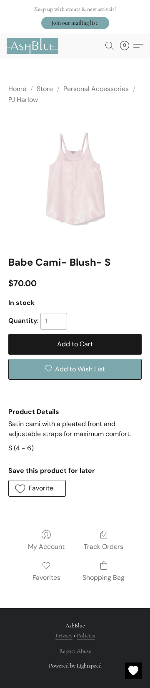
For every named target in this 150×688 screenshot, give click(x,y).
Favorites (46, 577)
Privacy (63, 635)
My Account (46, 546)
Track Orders (103, 546)
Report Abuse (75, 651)
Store (45, 88)
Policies (86, 635)
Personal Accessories (96, 88)
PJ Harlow (23, 99)
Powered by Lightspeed (75, 665)
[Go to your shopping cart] (127, 46)
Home (17, 88)
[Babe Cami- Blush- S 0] (75, 179)
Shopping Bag (103, 577)
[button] (75, 23)
